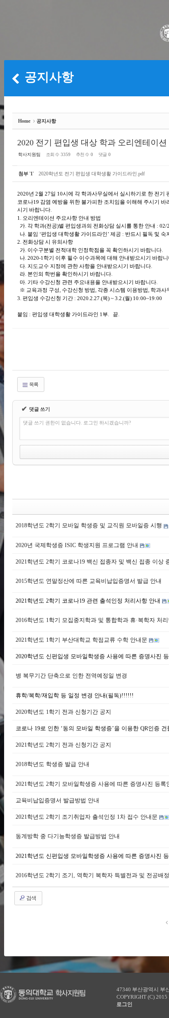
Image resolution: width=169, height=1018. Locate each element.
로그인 (124, 1004)
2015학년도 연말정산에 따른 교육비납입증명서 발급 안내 (89, 581)
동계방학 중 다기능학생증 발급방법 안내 (68, 836)
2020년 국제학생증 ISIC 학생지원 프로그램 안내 (78, 545)
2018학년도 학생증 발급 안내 (52, 764)
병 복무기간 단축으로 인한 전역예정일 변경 (71, 676)
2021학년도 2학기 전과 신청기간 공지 (63, 745)
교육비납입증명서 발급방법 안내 (57, 800)
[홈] (15, 78)
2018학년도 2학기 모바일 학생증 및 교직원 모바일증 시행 (90, 525)
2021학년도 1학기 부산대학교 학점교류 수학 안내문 (82, 640)
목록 (33, 384)
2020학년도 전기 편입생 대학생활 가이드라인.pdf (92, 174)
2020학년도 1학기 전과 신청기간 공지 (63, 712)
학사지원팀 (29, 154)
